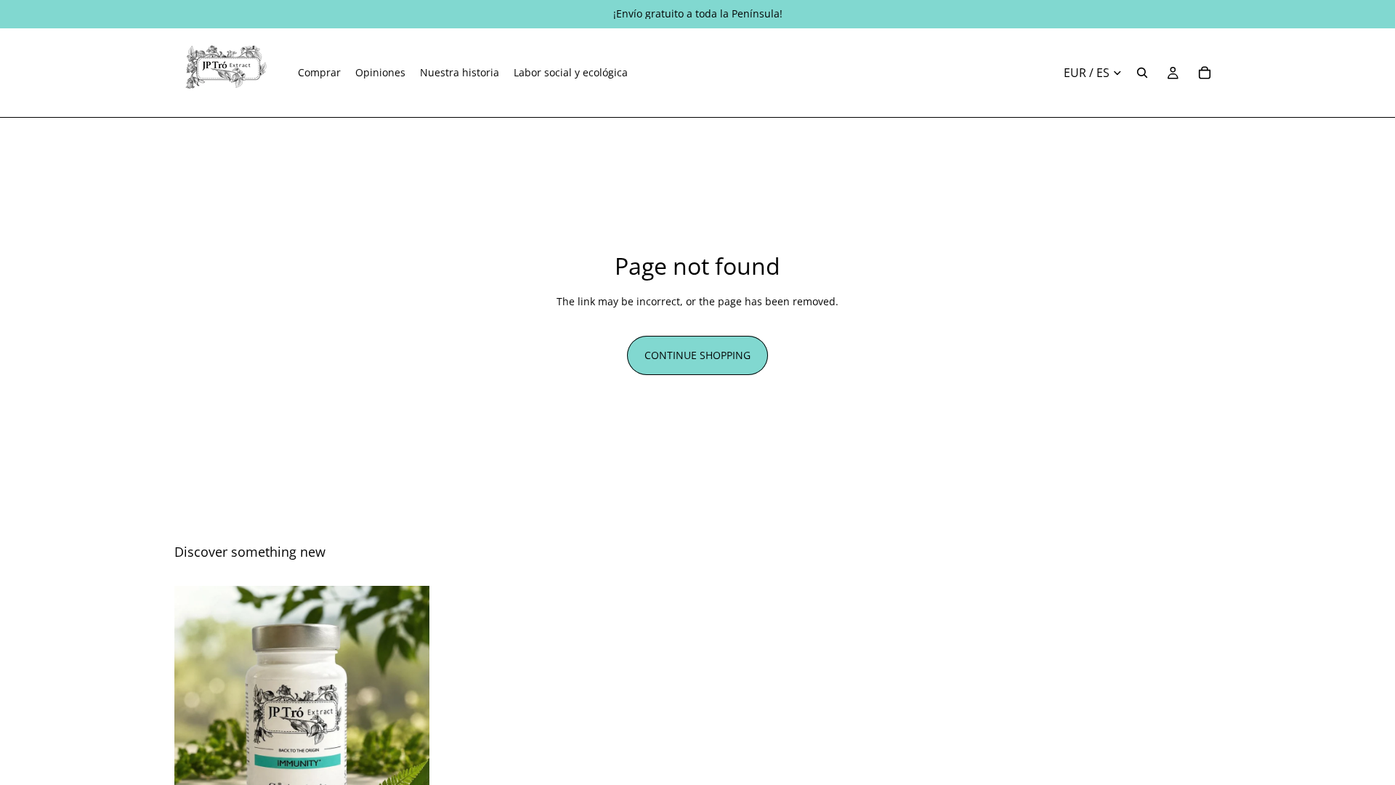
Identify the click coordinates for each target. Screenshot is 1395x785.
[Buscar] (1142, 73)
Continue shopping (697, 355)
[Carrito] (1205, 73)
